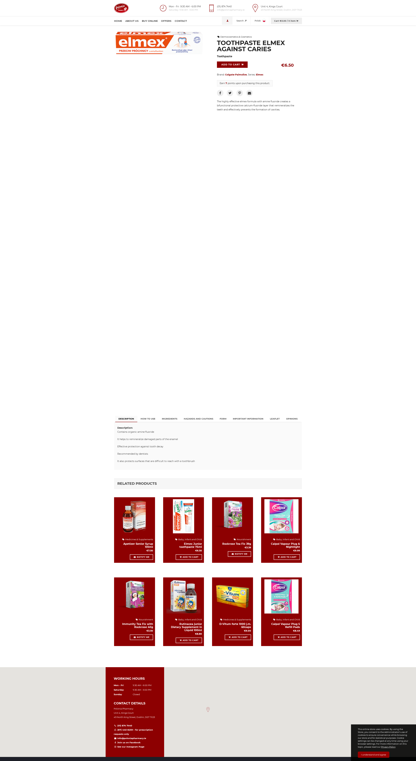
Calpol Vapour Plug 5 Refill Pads (285, 625)
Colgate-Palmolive (236, 74)
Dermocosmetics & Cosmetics (236, 36)
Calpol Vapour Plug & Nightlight (285, 545)
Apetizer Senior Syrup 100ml (138, 545)
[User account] (227, 20)
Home (118, 20)
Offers (166, 20)
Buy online (150, 20)
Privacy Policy (388, 747)
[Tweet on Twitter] (230, 93)
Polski (258, 20)
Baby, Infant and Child (190, 539)
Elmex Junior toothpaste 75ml (190, 545)
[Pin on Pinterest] (239, 93)
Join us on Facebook (129, 742)
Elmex (259, 74)
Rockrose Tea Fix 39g (236, 543)
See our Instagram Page (130, 746)
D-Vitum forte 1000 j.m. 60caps (235, 625)
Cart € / (285, 21)
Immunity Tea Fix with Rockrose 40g (137, 625)
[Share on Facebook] (220, 93)
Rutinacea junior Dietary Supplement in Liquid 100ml (186, 627)
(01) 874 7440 (124, 725)
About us (132, 20)
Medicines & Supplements (139, 539)
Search (240, 20)
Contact (181, 20)
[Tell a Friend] (249, 93)
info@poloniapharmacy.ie (131, 738)
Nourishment (243, 539)
